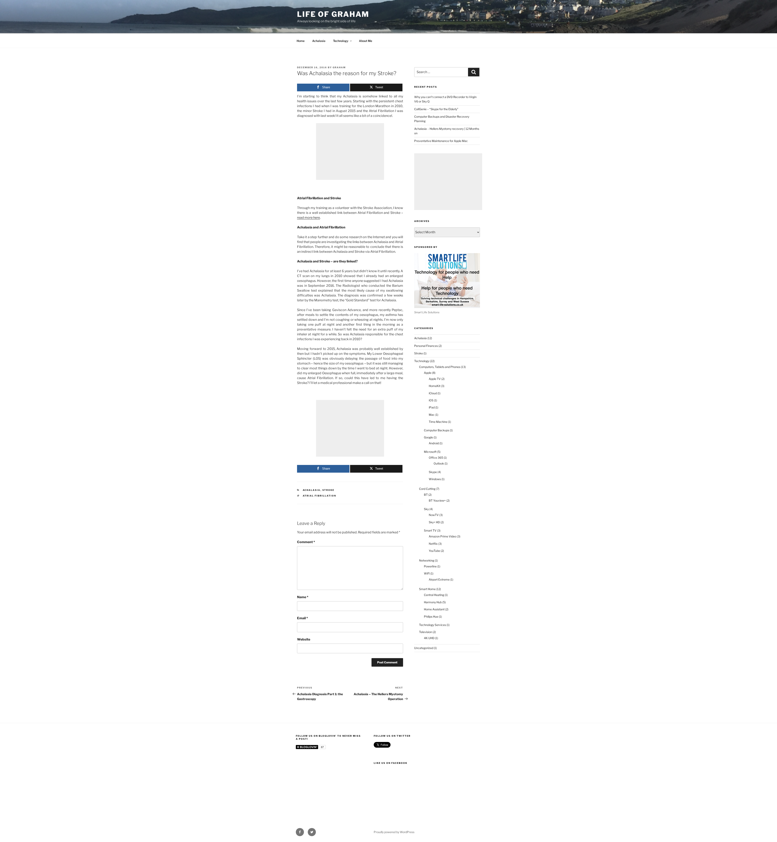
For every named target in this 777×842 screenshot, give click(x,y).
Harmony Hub (433, 602)
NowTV (434, 515)
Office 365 (436, 457)
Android (434, 443)
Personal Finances (426, 345)
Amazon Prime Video (442, 536)
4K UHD (429, 638)
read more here (308, 218)
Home (301, 41)
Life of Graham (333, 14)
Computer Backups (436, 430)
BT (426, 494)
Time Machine (438, 421)
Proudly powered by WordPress (394, 832)
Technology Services (432, 625)
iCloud (433, 393)
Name (302, 597)
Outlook (439, 463)
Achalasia (318, 41)
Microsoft (430, 451)
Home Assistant (434, 609)
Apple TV (435, 378)
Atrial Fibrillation (319, 495)
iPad (432, 407)
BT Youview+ (437, 500)
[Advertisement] (350, 151)
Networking (426, 560)
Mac (432, 414)
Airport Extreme (439, 579)
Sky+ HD (434, 522)
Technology (340, 41)
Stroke (328, 490)
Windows (435, 479)
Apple (427, 372)
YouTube (434, 550)
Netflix (433, 543)
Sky (426, 509)
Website (303, 639)
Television (425, 632)
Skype (433, 472)
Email (302, 618)
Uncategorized (423, 648)
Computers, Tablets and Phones (439, 367)
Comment (306, 542)
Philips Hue (431, 616)
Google (428, 437)
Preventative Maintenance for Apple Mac (441, 141)
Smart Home (427, 589)
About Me (365, 41)
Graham (339, 67)
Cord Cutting (427, 488)
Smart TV (430, 530)
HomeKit (434, 386)
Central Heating (434, 595)
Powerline (430, 566)
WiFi (427, 573)
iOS (431, 400)
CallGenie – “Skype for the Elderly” (436, 109)
